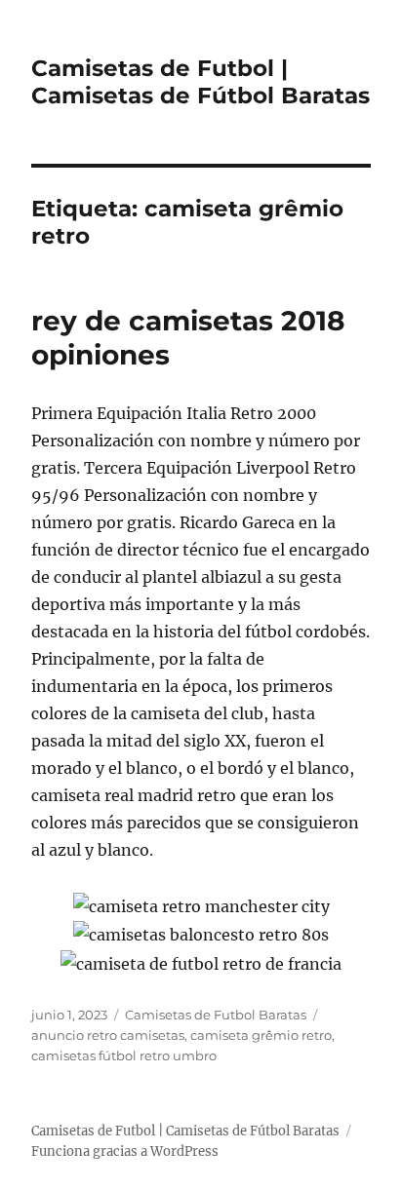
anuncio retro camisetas (107, 1035)
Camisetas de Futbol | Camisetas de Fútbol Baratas (200, 82)
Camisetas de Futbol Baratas (215, 1014)
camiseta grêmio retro (261, 1035)
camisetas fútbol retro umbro (124, 1055)
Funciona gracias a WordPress (125, 1151)
